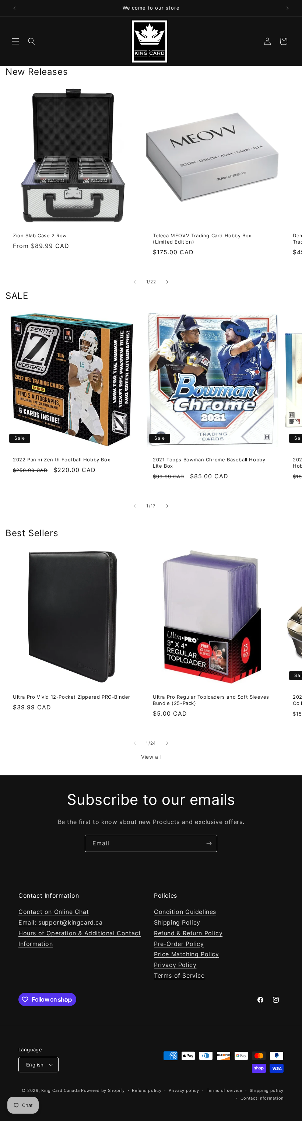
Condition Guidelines (185, 911)
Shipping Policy (177, 922)
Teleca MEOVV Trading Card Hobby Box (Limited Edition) (202, 239)
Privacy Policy (175, 964)
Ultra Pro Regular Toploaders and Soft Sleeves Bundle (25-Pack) (211, 700)
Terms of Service (179, 975)
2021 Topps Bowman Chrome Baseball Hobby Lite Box (209, 463)
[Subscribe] (209, 843)
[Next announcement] (288, 8)
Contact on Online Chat (53, 911)
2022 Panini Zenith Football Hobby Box (61, 459)
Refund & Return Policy (188, 933)
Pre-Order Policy (179, 943)
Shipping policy (267, 1090)
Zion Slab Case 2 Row (40, 235)
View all (151, 757)
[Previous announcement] (14, 8)
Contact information (262, 1098)
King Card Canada (60, 1090)
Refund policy (146, 1090)
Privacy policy (184, 1090)
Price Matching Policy (186, 954)
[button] (15, 41)
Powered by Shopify (103, 1090)
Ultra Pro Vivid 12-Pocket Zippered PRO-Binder (71, 697)
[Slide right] (167, 282)
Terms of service (224, 1090)
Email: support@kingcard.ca (60, 922)
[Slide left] (135, 282)
